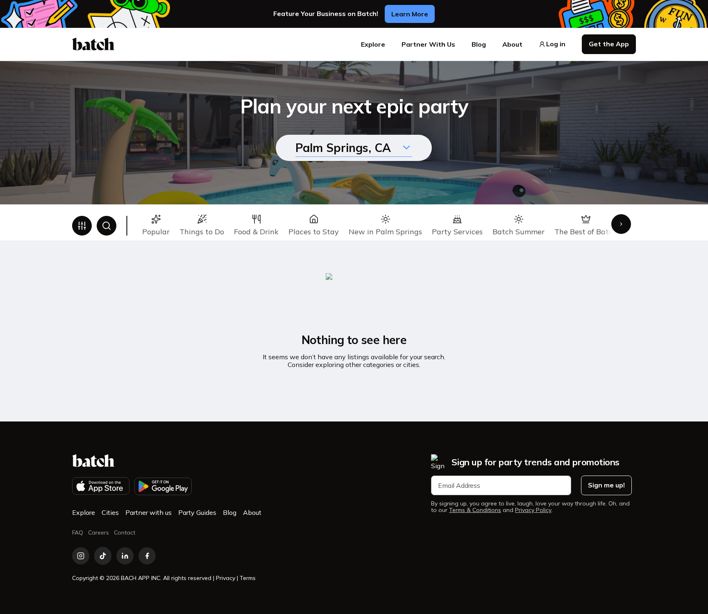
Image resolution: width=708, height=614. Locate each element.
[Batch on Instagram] (80, 555)
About (512, 44)
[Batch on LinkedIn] (125, 555)
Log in (555, 44)
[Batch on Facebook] (147, 555)
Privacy (225, 578)
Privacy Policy (533, 510)
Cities (110, 512)
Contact (124, 532)
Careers (98, 532)
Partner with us (148, 512)
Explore (373, 44)
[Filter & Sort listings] (82, 226)
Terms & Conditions (475, 510)
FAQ (77, 532)
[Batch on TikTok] (102, 556)
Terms (248, 578)
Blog (479, 44)
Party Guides (197, 512)
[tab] (156, 225)
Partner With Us (428, 44)
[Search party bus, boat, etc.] (106, 226)
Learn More (409, 14)
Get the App (609, 44)
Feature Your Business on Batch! (325, 14)
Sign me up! (606, 485)
